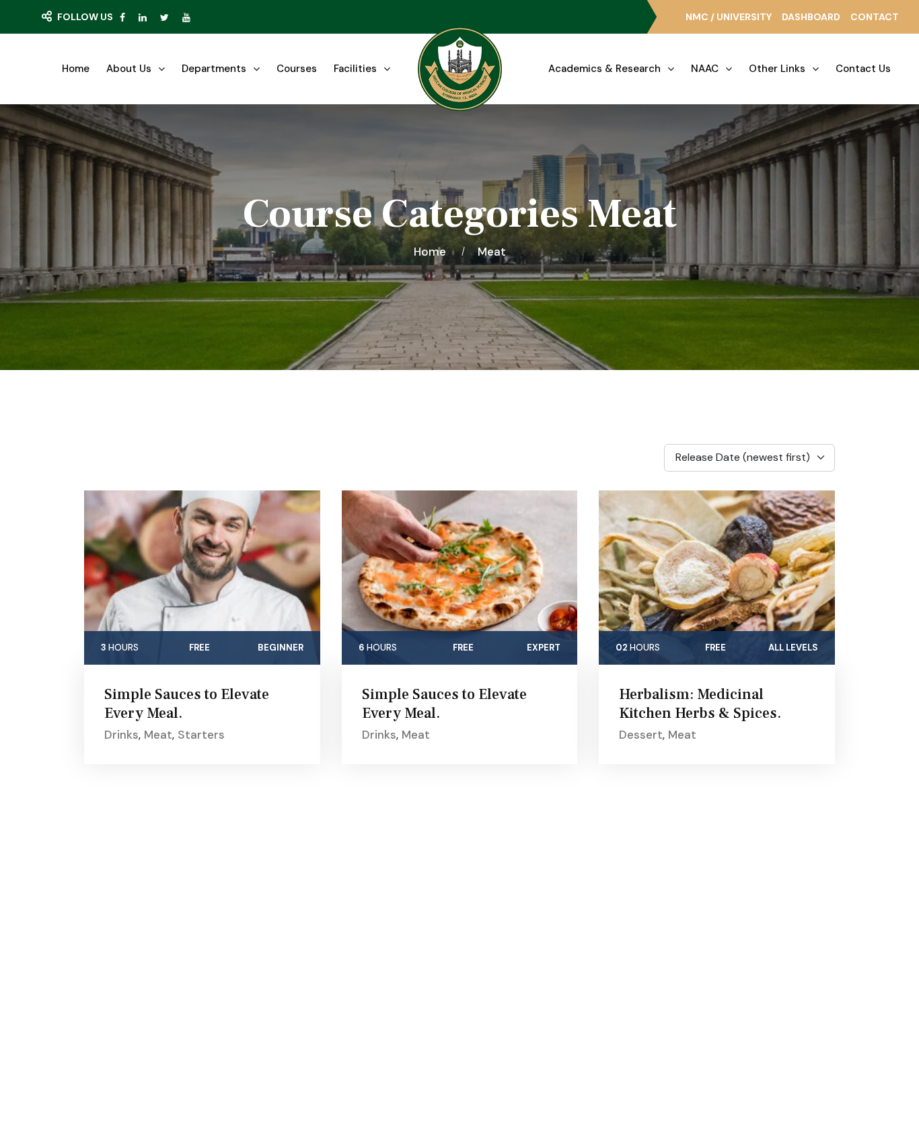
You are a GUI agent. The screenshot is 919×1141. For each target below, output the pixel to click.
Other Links (777, 68)
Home (75, 68)
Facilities (355, 68)
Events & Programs (333, 950)
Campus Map (124, 973)
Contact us (863, 68)
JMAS (502, 901)
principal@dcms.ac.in (740, 1033)
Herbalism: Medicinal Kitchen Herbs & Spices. (700, 704)
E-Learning (515, 925)
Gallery (304, 925)
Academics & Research (604, 68)
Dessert (641, 734)
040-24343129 (728, 984)
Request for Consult (149, 1000)
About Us (128, 68)
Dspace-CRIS (521, 999)
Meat (492, 251)
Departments (214, 68)
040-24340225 (730, 959)
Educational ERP (527, 1024)
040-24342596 (729, 1008)
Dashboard (811, 17)
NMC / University (729, 17)
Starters (201, 734)
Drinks (121, 734)
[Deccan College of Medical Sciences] (460, 69)
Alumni (505, 975)
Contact (874, 17)
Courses (297, 68)
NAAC (705, 68)
